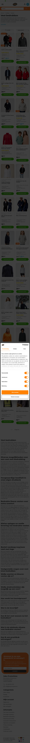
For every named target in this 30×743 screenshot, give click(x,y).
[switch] (26, 377)
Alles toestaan (15, 392)
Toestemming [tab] (5, 348)
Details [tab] (15, 348)
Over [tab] (24, 348)
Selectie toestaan (15, 396)
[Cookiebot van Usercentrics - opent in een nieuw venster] (22, 345)
